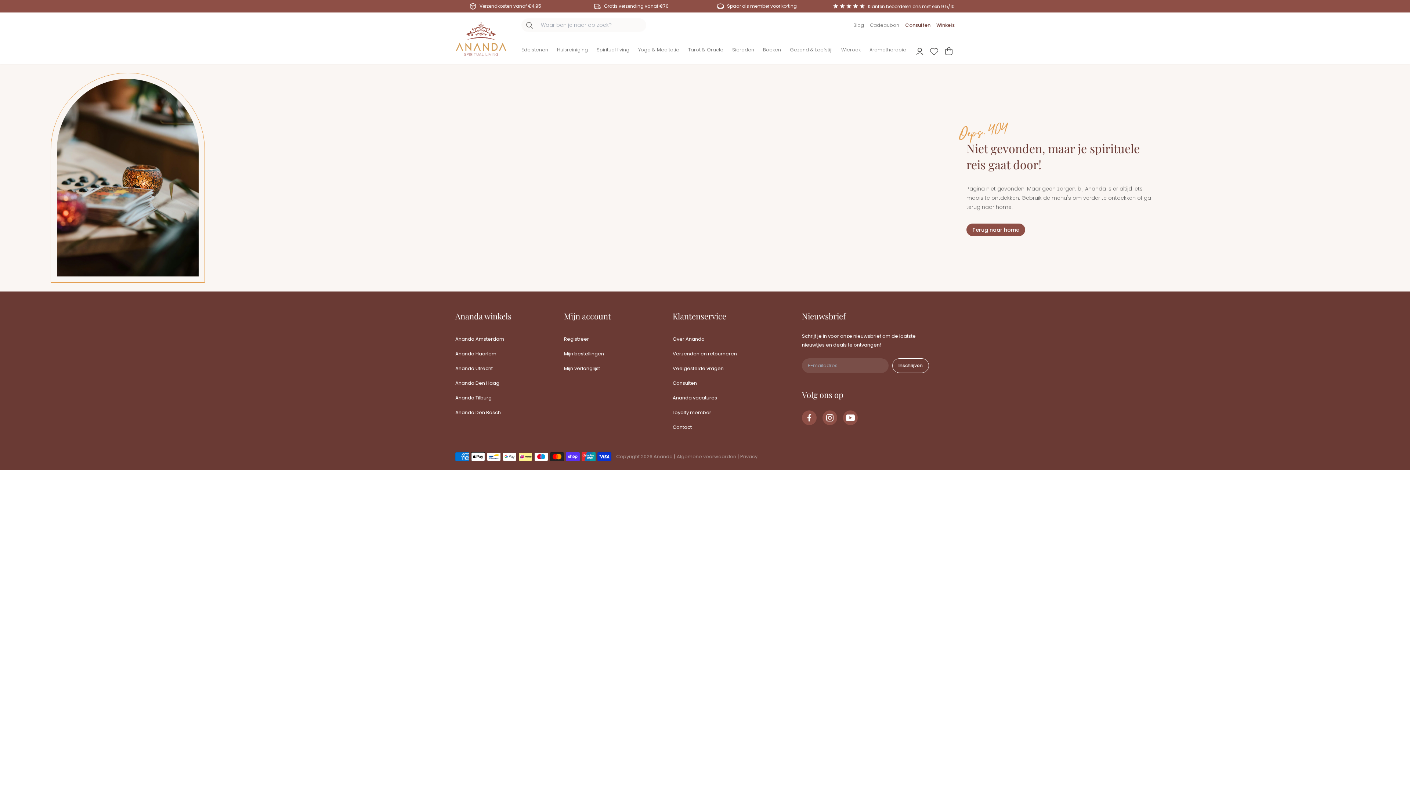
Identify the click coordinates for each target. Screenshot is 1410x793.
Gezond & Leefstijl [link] (811, 49)
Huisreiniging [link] (572, 49)
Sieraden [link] (743, 49)
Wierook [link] (851, 49)
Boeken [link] (772, 49)
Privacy (749, 456)
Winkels (945, 25)
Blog (858, 25)
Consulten (917, 25)
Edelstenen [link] (534, 49)
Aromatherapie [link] (888, 49)
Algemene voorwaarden (706, 456)
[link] (809, 417)
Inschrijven (911, 365)
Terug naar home (995, 229)
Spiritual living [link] (613, 49)
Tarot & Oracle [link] (705, 49)
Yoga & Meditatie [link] (658, 49)
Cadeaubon (884, 25)
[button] (534, 51)
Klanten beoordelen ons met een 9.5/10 (911, 6)
